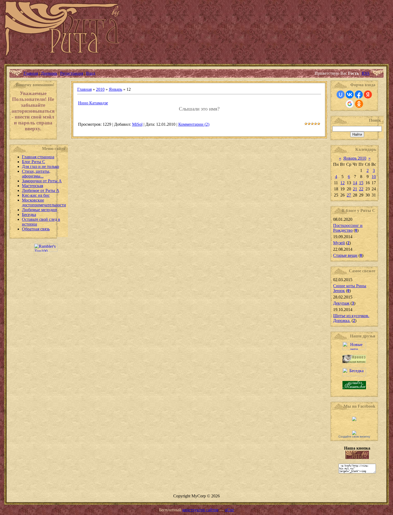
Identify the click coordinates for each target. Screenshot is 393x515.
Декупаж (341, 303)
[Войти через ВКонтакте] (350, 95)
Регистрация (71, 73)
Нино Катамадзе (93, 103)
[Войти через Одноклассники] (359, 104)
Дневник (49, 73)
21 (355, 189)
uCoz (229, 510)
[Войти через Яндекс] (368, 95)
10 (374, 176)
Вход (90, 73)
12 (342, 182)
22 (361, 189)
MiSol (137, 124)
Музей (339, 243)
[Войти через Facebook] (359, 95)
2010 (100, 89)
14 (355, 182)
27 (349, 195)
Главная (31, 73)
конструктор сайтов (200, 510)
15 (361, 182)
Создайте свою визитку (354, 436)
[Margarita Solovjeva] (354, 419)
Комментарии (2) (193, 124)
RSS (365, 73)
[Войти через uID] (341, 95)
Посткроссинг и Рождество (348, 228)
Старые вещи (345, 255)
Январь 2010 (354, 158)
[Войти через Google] (349, 104)
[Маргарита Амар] (354, 433)
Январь (115, 89)
